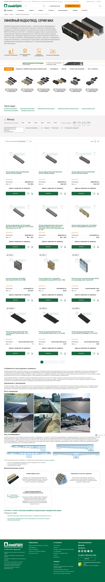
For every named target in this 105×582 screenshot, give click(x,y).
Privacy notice (100, 435)
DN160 (29, 122)
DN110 (22, 122)
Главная (6, 14)
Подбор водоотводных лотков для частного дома (63, 567)
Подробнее (60, 1)
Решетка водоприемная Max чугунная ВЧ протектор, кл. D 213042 (17, 333)
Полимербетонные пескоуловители (46, 108)
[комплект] (14, 130)
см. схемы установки (48, 460)
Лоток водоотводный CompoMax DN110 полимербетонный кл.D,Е (84, 226)
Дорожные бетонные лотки (27, 110)
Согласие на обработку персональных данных (15, 559)
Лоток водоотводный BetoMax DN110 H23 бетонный (83, 172)
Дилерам (75, 10)
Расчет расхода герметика (60, 569)
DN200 (36, 122)
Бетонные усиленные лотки (88, 108)
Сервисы (40, 10)
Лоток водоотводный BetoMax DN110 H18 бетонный (50, 172)
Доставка (56, 564)
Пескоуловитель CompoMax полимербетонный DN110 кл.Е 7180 (52, 279)
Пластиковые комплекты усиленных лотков (68, 108)
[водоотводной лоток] (14, 128)
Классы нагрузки (33, 549)
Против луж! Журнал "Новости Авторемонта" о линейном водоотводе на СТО (29, 515)
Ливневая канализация (13, 519)
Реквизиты (56, 557)
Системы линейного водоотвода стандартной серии (39, 510)
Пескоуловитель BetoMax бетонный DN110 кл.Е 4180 (16, 279)
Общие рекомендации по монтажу (38, 545)
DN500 (55, 122)
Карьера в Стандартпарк (60, 553)
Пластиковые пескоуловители (27, 108)
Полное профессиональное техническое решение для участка (33, 492)
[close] (104, 435)
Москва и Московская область (13, 1)
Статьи (55, 555)
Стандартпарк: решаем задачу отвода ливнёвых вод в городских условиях (28, 518)
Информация (33, 542)
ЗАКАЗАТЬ (15, 193)
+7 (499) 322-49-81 (54, 6)
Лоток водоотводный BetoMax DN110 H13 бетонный (17, 172)
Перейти (86, 558)
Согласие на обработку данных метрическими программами (13, 565)
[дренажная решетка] (14, 129)
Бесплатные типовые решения (61, 573)
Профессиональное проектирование (63, 571)
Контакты (84, 10)
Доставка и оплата (91, 1)
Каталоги (51, 10)
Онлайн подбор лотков (33, 473)
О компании (20, 10)
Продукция (9, 10)
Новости (55, 547)
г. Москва (77, 1)
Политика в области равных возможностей (12, 568)
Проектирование (62, 10)
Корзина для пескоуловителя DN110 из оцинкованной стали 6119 (85, 279)
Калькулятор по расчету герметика (81, 473)
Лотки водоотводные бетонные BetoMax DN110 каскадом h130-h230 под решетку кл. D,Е (19, 227)
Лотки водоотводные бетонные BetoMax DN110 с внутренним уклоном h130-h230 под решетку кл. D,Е (51, 227)
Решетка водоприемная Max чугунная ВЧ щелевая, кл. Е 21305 (84, 332)
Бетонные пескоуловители (10, 108)
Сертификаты (32, 547)
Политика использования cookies (13, 562)
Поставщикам (57, 551)
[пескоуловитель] (14, 131)
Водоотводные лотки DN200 (11, 110)
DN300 (42, 122)
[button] (19, 160)
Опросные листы (33, 553)
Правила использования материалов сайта (14, 553)
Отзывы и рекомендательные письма (63, 549)
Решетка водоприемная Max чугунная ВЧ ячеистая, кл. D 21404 (52, 332)
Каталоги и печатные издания (37, 551)
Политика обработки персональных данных (14, 556)
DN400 (49, 122)
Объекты (31, 10)
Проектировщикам (84, 542)
